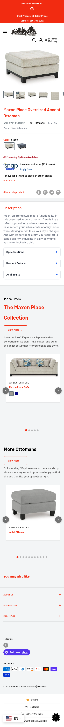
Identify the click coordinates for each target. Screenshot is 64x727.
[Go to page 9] (40, 557)
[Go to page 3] (32, 430)
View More (13, 329)
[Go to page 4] (35, 430)
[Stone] (9, 146)
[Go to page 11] (46, 557)
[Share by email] (58, 192)
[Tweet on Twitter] (51, 192)
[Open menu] (5, 31)
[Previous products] (6, 390)
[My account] (40, 40)
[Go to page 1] (26, 430)
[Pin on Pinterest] (45, 192)
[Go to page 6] (32, 557)
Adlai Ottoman (17, 532)
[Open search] (34, 40)
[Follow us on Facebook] (5, 645)
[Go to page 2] (29, 430)
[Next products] (58, 390)
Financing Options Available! (22, 157)
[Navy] (21, 146)
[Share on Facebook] (38, 192)
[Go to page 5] (38, 430)
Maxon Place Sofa (19, 387)
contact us (9, 180)
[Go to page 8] (38, 557)
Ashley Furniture (14, 123)
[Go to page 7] (35, 557)
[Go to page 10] (43, 557)
